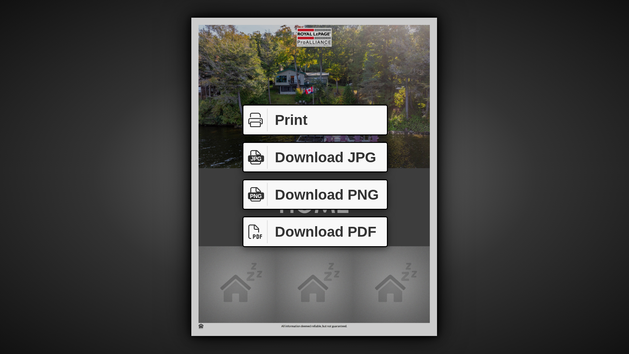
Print (291, 120)
